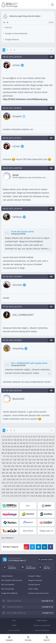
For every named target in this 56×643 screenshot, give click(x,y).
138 (53, 459)
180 (3, 473)
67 (24, 446)
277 (27, 496)
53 (35, 443)
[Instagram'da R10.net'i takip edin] (26, 547)
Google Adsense (7, 576)
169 (15, 469)
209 (13, 479)
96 (2, 453)
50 (27, 443)
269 (49, 492)
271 (3, 496)
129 (18, 459)
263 (24, 492)
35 (35, 440)
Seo (28, 505)
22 (50, 436)
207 (4, 479)
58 (50, 443)
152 (53, 463)
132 (30, 459)
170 (19, 469)
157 (20, 466)
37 (41, 440)
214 (32, 479)
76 (50, 446)
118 (28, 456)
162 (39, 466)
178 (48, 469)
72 (38, 446)
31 (24, 440)
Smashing (18, 348)
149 (41, 463)
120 (36, 456)
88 (32, 450)
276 (23, 496)
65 (18, 446)
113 (11, 456)
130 (22, 459)
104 (30, 453)
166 (4, 469)
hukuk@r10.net (47, 607)
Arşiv (14, 620)
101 (18, 453)
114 (14, 456)
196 (11, 476)
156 (16, 466)
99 (11, 453)
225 (24, 483)
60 (4, 446)
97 (5, 453)
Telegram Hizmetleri (35, 580)
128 (14, 459)
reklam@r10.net (47, 601)
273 (11, 496)
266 (36, 492)
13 (26, 436)
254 (40, 489)
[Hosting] (46, 505)
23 (53, 436)
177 (44, 469)
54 (38, 443)
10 (18, 436)
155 (12, 466)
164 (47, 466)
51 (30, 443)
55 (41, 443)
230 (44, 483)
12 (23, 436)
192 (49, 473)
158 (24, 466)
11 (21, 436)
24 (3, 440)
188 (33, 473)
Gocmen (17, 284)
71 (36, 446)
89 (35, 450)
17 (37, 436)
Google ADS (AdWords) (9, 593)
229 (40, 483)
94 (50, 450)
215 (36, 479)
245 (3, 489)
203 (39, 476)
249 (20, 489)
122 (43, 456)
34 (32, 440)
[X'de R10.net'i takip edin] (32, 547)
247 (11, 489)
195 (7, 476)
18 (39, 436)
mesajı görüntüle (18, 234)
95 (53, 450)
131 (26, 459)
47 (18, 443)
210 (17, 479)
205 (48, 476)
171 (22, 469)
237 (22, 486)
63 (12, 446)
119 (32, 456)
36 (38, 440)
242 (42, 486)
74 (44, 446)
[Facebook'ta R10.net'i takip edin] (50, 547)
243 (46, 486)
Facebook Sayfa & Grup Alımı (38, 593)
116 (21, 456)
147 (33, 463)
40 (50, 440)
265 (32, 492)
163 (43, 466)
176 (41, 469)
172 (26, 469)
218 (47, 479)
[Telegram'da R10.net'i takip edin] (38, 547)
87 (29, 450)
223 (15, 483)
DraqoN (17, 116)
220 (3, 483)
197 (15, 476)
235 (13, 486)
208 (9, 479)
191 (45, 473)
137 (49, 459)
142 (14, 463)
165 (51, 466)
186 (26, 473)
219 (51, 479)
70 (33, 446)
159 (28, 466)
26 (9, 440)
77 (52, 446)
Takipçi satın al (46, 531)
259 (7, 492)
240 (34, 486)
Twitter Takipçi (33, 589)
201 (31, 476)
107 (41, 453)
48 (21, 443)
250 (24, 489)
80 (9, 450)
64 (15, 446)
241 (38, 486)
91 (41, 450)
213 (28, 479)
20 (45, 436)
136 (45, 459)
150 (45, 463)
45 (12, 443)
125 (3, 459)
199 (23, 476)
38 (44, 440)
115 (18, 456)
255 (44, 489)
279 (35, 496)
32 (26, 440)
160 (32, 466)
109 (49, 453)
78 (3, 450)
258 (3, 492)
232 (53, 483)
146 (30, 463)
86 (26, 450)
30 (21, 440)
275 (19, 496)
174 (33, 469)
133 (33, 459)
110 (53, 453)
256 (49, 489)
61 (7, 446)
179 (52, 469)
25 (6, 440)
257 (53, 489)
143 (18, 463)
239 (30, 486)
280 (40, 496)
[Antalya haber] (28, 514)
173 (30, 469)
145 (26, 463)
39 (47, 440)
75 (47, 446)
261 (15, 492)
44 (9, 443)
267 (40, 492)
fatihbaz (17, 216)
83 (17, 450)
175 (37, 469)
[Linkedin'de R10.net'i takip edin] (44, 547)
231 (48, 483)
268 (44, 492)
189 (37, 473)
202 (35, 476)
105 (34, 453)
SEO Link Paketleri (7, 584)
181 (6, 473)
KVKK (14, 625)
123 (47, 456)
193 (53, 473)
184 (18, 473)
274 (15, 496)
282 (48, 496)
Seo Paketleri (7, 538)
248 (15, 489)
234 (9, 486)
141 (10, 463)
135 (41, 459)
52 (32, 443)
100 (15, 453)
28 (15, 440)
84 (20, 450)
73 (41, 446)
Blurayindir (18, 399)
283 (52, 496)
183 (14, 473)
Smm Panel (28, 531)
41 (53, 440)
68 (27, 446)
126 (7, 459)
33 (29, 440)
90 (38, 450)
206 (52, 476)
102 (22, 453)
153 (5, 466)
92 (44, 450)
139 (3, 463)
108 (45, 453)
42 (3, 443)
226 (28, 483)
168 (11, 469)
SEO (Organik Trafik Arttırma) (11, 580)
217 (43, 479)
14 (29, 436)
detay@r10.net (47, 613)
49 (24, 443)
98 (8, 453)
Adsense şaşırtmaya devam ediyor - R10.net (9, 4)
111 (4, 456)
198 (19, 476)
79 (6, 450)
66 (21, 446)
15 (31, 436)
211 (20, 479)
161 (35, 466)
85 (23, 450)
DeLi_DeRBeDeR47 (23, 315)
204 (43, 476)
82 (14, 450)
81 (12, 450)
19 (42, 436)
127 (10, 459)
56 (44, 443)
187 (30, 473)
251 (28, 489)
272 (7, 496)
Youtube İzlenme (34, 584)
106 (38, 453)
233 (5, 486)
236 (18, 486)
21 (48, 436)
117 (25, 456)
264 (28, 492)
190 (41, 473)
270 (53, 492)
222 (11, 483)
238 (26, 486)
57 (47, 443)
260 (11, 492)
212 (24, 479)
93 (47, 450)
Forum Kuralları (14, 630)
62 (9, 446)
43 (6, 443)
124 (51, 456)
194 (4, 476)
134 (37, 459)
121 (40, 456)
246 (7, 489)
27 (12, 440)
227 (32, 483)
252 (32, 489)
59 (53, 443)
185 (22, 473)
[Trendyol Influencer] (9, 530)
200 (27, 476)
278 (31, 496)
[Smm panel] (9, 505)
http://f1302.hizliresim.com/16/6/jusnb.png (25, 99)
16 (34, 436)
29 (18, 440)
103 (26, 453)
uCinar (16, 65)
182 (10, 473)
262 (20, 492)
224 (20, 483)
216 (40, 479)
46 (15, 443)
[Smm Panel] (9, 514)
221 (7, 483)
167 (7, 469)
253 (36, 489)
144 (22, 463)
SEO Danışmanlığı (7, 589)
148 (37, 463)
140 (7, 463)
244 (51, 486)
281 (43, 496)
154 (8, 466)
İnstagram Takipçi (34, 576)
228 (36, 483)
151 (49, 463)
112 (7, 456)
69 (30, 446)
